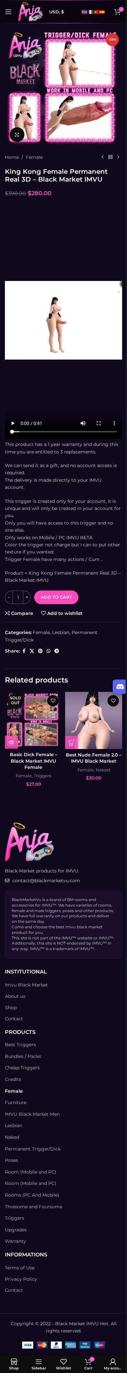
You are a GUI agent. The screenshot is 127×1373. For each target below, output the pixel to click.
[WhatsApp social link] (48, 651)
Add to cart (56, 597)
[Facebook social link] (24, 651)
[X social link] (32, 651)
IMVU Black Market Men (32, 1114)
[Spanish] (102, 12)
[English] (85, 12)
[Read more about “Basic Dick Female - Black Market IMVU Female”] (11, 742)
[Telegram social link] (56, 651)
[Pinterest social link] (40, 651)
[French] (90, 12)
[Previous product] (102, 157)
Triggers (42, 775)
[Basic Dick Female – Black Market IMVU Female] (33, 720)
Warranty (15, 1241)
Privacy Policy (21, 1279)
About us (15, 996)
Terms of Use (20, 1268)
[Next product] (118, 157)
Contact (14, 1019)
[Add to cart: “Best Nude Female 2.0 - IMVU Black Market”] (71, 742)
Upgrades (16, 1230)
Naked (103, 769)
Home (12, 157)
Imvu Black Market (26, 985)
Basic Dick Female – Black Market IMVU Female (33, 761)
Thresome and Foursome (33, 1207)
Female (34, 157)
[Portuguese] (96, 12)
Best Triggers (20, 1045)
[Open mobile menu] (8, 11)
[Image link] (29, 842)
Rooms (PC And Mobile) (32, 1195)
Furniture (15, 1102)
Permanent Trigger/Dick (33, 1149)
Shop (11, 1008)
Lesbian (60, 632)
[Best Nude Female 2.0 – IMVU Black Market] (93, 720)
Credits (13, 1079)
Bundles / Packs (23, 1056)
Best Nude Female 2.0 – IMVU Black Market (93, 758)
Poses (11, 1160)
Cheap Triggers (22, 1068)
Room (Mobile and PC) (30, 1172)
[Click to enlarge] (17, 134)
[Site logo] (30, 11)
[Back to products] (110, 157)
